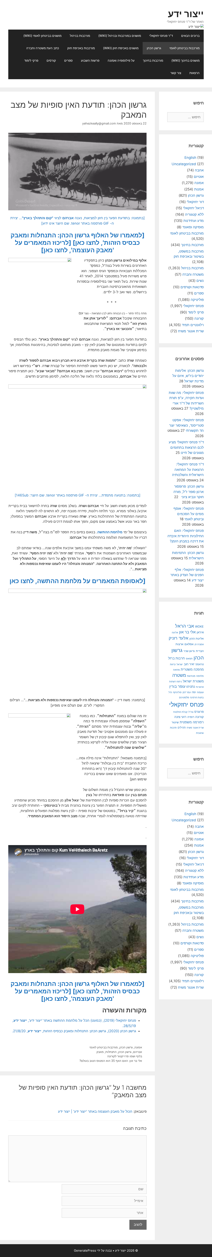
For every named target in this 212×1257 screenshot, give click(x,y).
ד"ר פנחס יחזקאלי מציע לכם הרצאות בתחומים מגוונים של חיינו (186, 447)
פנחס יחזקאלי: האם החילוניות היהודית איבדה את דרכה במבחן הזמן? (185, 536)
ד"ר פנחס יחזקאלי (161, 36)
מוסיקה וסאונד (193, 227)
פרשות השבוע (90, 60)
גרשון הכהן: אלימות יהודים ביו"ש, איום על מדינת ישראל (188, 375)
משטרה (179, 675)
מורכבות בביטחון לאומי (184, 48)
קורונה (199, 318)
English (190, 157)
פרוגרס (199, 712)
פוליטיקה (197, 300)
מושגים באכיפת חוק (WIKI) (121, 48)
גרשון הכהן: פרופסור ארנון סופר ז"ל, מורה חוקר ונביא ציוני (188, 491)
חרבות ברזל (176, 658)
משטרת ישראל (193, 681)
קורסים (51, 60)
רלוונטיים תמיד (193, 325)
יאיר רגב (189, 664)
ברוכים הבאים (190, 36)
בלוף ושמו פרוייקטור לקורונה (124, 1056)
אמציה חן (199, 644)
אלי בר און (187, 632)
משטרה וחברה (193, 274)
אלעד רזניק (178, 638)
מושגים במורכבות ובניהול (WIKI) (119, 36)
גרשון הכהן (154, 48)
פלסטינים (184, 697)
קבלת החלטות (180, 712)
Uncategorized (184, 164)
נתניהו (190, 687)
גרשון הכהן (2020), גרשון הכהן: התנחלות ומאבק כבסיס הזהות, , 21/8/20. (74, 1031)
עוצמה (200, 692)
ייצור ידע (186, 13)
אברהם (137, 1052)
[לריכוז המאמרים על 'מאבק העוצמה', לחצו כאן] (64, 246)
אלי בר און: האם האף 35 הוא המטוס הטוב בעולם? (111, 1060)
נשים (200, 281)
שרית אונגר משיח (191, 331)
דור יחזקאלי (195, 202)
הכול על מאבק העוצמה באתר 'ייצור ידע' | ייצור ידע (95, 1111)
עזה (194, 692)
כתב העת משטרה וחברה (42, 48)
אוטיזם (199, 177)
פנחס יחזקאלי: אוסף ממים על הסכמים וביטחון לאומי (188, 513)
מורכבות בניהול (80, 36)
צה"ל (190, 711)
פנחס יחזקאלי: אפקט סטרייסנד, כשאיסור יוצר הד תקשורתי (186, 425)
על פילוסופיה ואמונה (121, 60)
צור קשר (175, 73)
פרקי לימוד (31, 60)
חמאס (189, 658)
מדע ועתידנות (193, 221)
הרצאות (194, 73)
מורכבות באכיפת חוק (81, 48)
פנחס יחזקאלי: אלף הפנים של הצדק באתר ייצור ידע (187, 575)
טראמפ (199, 664)
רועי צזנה (180, 717)
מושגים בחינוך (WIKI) (185, 60)
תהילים (182, 727)
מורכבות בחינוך (153, 60)
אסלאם (189, 644)
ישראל (180, 664)
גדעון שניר (189, 651)
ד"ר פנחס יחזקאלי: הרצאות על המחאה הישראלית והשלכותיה (188, 469)
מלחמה (200, 676)
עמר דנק (187, 692)
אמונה (138, 1047)
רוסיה (190, 717)
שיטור (175, 722)
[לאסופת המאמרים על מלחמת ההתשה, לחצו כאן (78, 581)
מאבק (100, 1052)
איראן (200, 632)
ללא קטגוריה (194, 214)
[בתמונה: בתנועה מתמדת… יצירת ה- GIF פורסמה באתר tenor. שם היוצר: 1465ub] (77, 495)
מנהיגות (191, 675)
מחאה (176, 669)
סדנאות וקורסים (192, 287)
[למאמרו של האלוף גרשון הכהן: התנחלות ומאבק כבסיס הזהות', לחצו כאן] (78, 238)
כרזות (173, 664)
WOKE (199, 626)
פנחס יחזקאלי (193, 306)
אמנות (199, 189)
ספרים (68, 60)
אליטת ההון (196, 638)
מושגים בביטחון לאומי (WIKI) (42, 36)
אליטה (175, 632)
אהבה (199, 170)
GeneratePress (85, 1250)
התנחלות (111, 1052)
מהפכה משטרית (192, 669)
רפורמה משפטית (192, 722)
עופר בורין (177, 686)
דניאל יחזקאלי (193, 208)
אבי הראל (184, 626)
